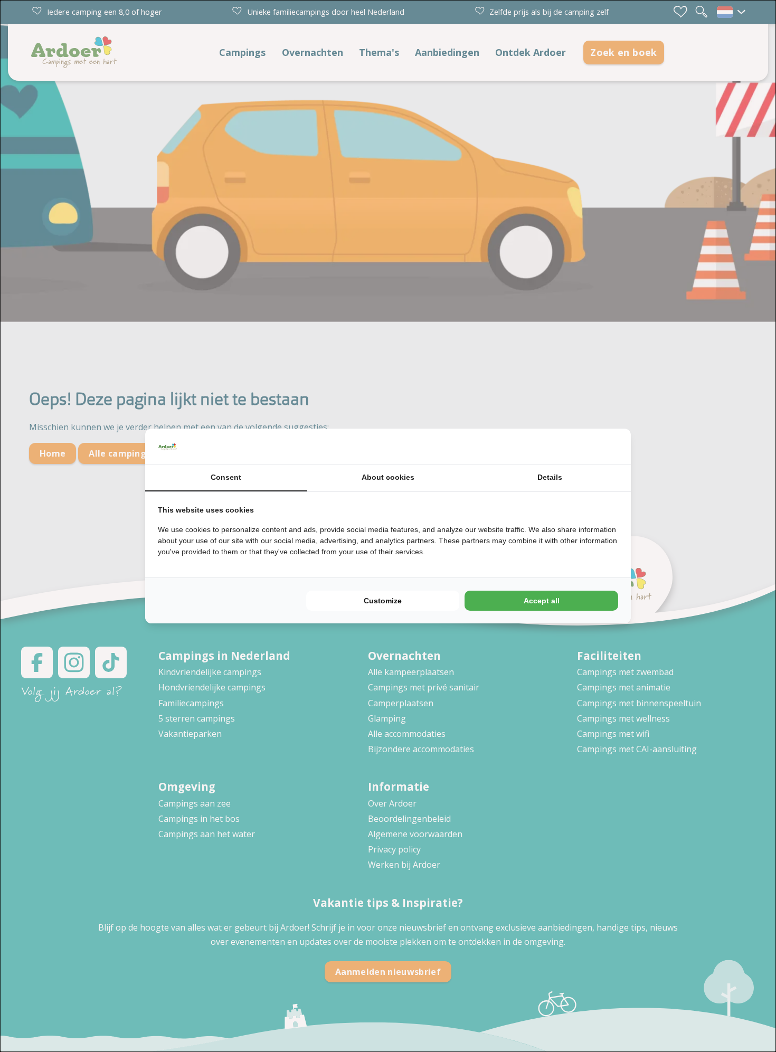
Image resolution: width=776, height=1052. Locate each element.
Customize (383, 600)
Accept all (542, 600)
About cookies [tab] (388, 477)
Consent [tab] (226, 477)
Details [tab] (549, 477)
